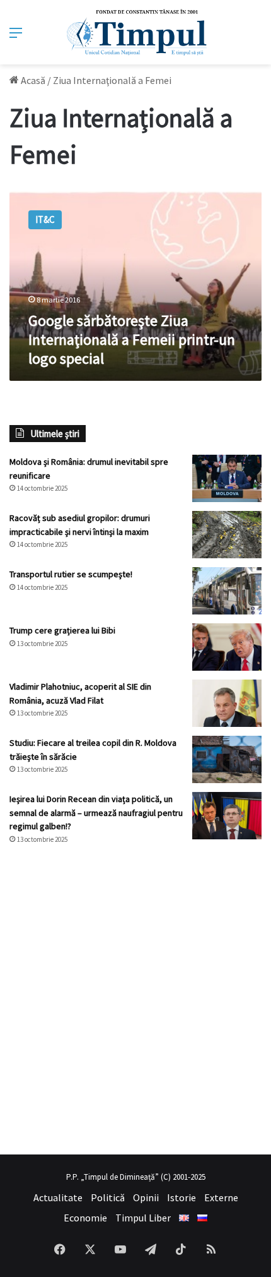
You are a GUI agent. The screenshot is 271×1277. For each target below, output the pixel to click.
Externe (221, 1197)
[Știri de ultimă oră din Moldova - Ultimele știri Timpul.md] (136, 32)
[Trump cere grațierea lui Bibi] (227, 647)
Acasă (32, 80)
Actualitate (58, 1197)
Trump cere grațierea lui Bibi (62, 630)
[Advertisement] (135, 1000)
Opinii (146, 1197)
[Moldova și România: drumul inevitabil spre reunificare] (227, 478)
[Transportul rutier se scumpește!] (227, 591)
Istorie (181, 1197)
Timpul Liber (143, 1217)
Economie (85, 1217)
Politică (108, 1197)
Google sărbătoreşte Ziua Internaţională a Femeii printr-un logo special (131, 339)
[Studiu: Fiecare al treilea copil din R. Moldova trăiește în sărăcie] (227, 759)
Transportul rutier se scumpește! (70, 574)
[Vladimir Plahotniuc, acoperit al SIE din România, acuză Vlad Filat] (227, 703)
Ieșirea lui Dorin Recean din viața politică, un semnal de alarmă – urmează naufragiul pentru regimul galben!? (96, 812)
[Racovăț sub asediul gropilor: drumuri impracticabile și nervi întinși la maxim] (227, 534)
